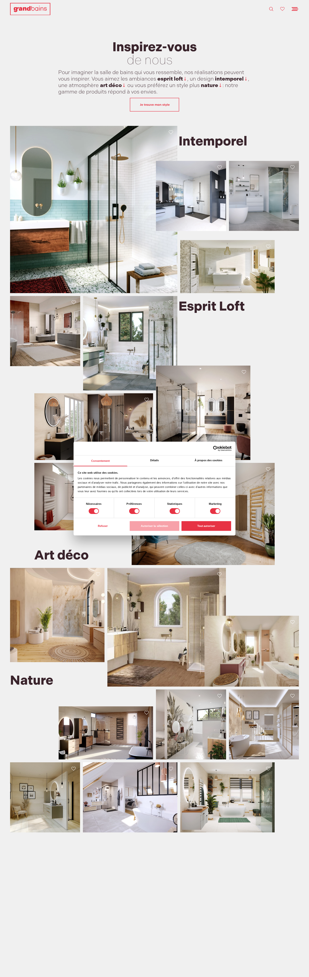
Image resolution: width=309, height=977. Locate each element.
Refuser (103, 525)
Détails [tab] (154, 460)
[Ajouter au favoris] (171, 132)
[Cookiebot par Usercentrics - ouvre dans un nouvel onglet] (215, 448)
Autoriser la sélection (154, 525)
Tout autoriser (206, 525)
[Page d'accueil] (30, 9)
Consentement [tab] (100, 460)
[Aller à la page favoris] (282, 9)
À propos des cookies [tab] (208, 460)
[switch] (134, 511)
